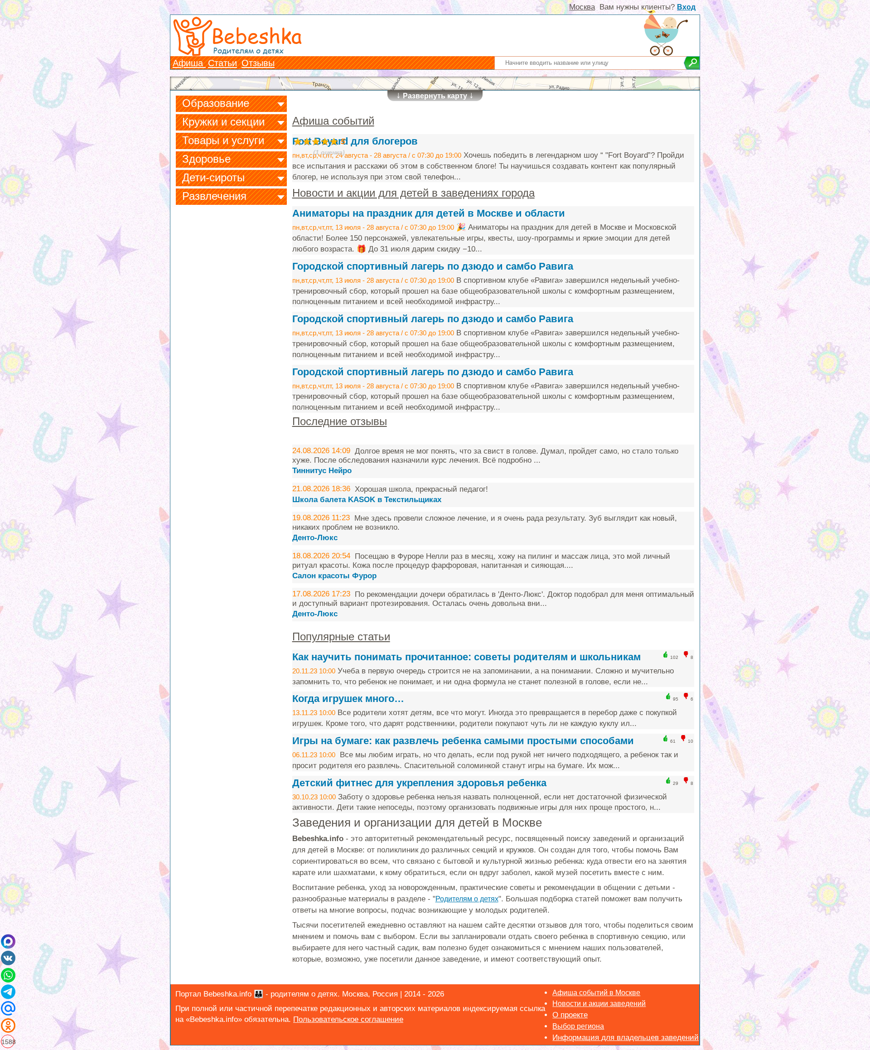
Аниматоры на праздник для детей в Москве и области (428, 213)
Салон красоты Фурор (334, 575)
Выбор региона (578, 1026)
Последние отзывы (339, 421)
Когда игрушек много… (348, 698)
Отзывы (258, 63)
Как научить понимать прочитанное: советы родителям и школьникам (466, 657)
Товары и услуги (223, 140)
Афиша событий (333, 121)
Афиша (189, 63)
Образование (215, 103)
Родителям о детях (466, 899)
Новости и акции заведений (599, 1003)
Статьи (222, 63)
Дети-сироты (213, 177)
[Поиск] (692, 63)
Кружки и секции (223, 122)
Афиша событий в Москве (596, 993)
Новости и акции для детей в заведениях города (413, 193)
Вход (686, 7)
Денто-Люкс (315, 537)
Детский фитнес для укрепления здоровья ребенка (419, 783)
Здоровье (206, 159)
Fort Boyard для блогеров (355, 141)
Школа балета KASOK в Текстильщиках (366, 499)
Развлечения (214, 196)
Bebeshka (256, 35)
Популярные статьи (341, 636)
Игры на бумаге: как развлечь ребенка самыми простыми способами (463, 740)
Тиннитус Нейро (322, 470)
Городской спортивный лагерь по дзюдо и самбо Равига (432, 266)
